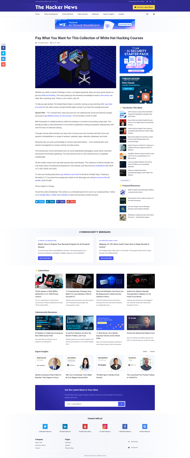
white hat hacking (48, 95)
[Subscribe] (121, 404)
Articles (152, 351)
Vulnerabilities (67, 14)
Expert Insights (108, 14)
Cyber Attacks (83, 14)
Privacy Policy (69, 448)
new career (104, 95)
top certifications (98, 166)
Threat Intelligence (51, 14)
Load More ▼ (125, 180)
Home (37, 14)
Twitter (54, 195)
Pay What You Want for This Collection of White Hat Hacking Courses (89, 38)
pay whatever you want (69, 174)
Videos (145, 351)
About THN (38, 442)
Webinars (95, 14)
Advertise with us (40, 445)
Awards (121, 14)
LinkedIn (64, 195)
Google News (45, 195)
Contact (37, 448)
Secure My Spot (45, 258)
